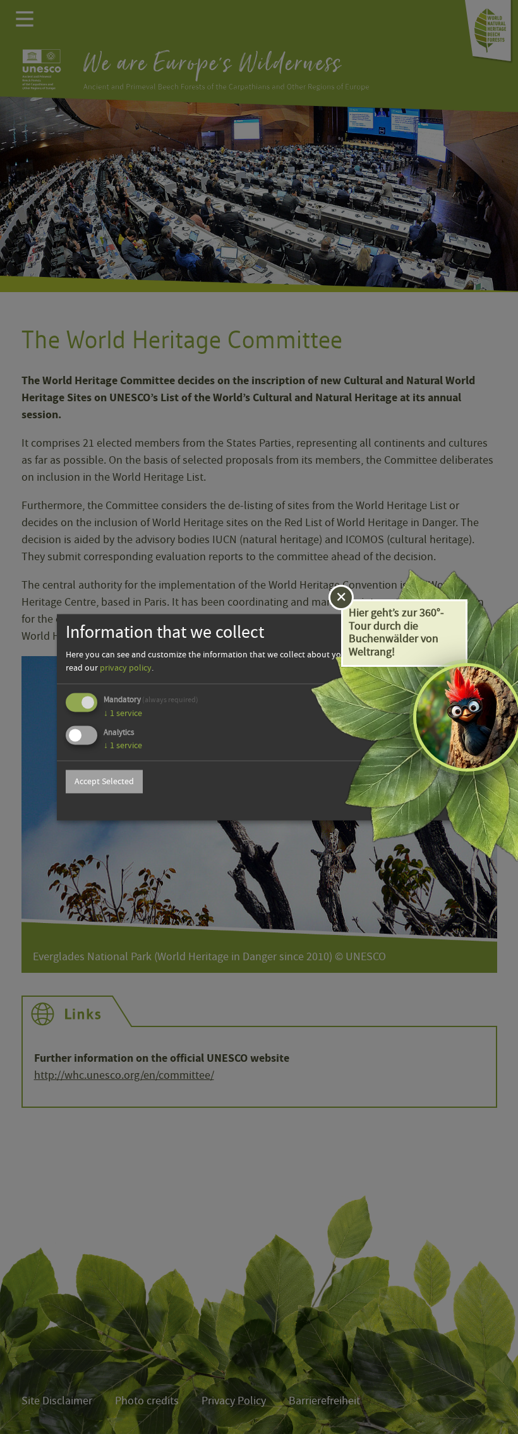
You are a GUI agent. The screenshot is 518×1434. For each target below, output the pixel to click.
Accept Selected (104, 781)
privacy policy (126, 668)
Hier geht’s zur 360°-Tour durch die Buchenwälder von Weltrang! (396, 632)
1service (123, 713)
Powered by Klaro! (421, 805)
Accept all (420, 781)
